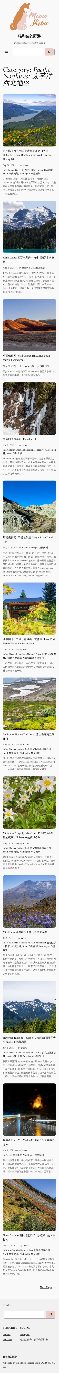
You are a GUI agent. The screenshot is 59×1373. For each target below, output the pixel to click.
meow (25, 165)
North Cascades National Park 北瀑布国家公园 (27, 1250)
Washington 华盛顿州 (30, 173)
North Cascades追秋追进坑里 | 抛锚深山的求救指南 (29, 1237)
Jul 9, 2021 (8, 938)
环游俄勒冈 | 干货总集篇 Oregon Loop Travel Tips (28, 539)
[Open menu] (6, 52)
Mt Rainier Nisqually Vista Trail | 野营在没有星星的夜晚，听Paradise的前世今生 (28, 835)
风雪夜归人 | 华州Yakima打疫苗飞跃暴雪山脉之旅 (29, 1142)
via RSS (6, 1334)
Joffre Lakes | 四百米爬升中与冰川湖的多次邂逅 (28, 259)
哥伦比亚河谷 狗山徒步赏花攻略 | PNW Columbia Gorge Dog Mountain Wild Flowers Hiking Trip (27, 155)
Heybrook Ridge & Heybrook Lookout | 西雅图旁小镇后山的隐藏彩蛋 (29, 1039)
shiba (25, 649)
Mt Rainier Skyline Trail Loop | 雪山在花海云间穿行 (28, 736)
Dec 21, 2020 (9, 1245)
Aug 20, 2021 (9, 744)
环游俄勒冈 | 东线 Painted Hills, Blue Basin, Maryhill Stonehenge (26, 357)
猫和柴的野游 (29, 36)
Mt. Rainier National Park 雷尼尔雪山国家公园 (28, 749)
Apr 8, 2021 (8, 1150)
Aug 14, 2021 (9, 843)
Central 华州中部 (13, 1155)
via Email (7, 1339)
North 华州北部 (14, 453)
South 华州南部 (10, 173)
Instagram (25, 1334)
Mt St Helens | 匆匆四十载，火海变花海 (25, 932)
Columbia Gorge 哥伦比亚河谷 (20, 170)
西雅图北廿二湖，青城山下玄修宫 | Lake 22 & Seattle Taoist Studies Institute (29, 641)
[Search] (49, 51)
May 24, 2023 (9, 366)
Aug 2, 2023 (9, 267)
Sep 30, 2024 (9, 165)
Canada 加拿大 (38, 267)
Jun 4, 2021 (8, 1048)
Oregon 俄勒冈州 (45, 170)
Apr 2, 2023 (8, 445)
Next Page (48, 1287)
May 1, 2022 (9, 547)
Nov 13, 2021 (9, 649)
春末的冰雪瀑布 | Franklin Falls (20, 439)
